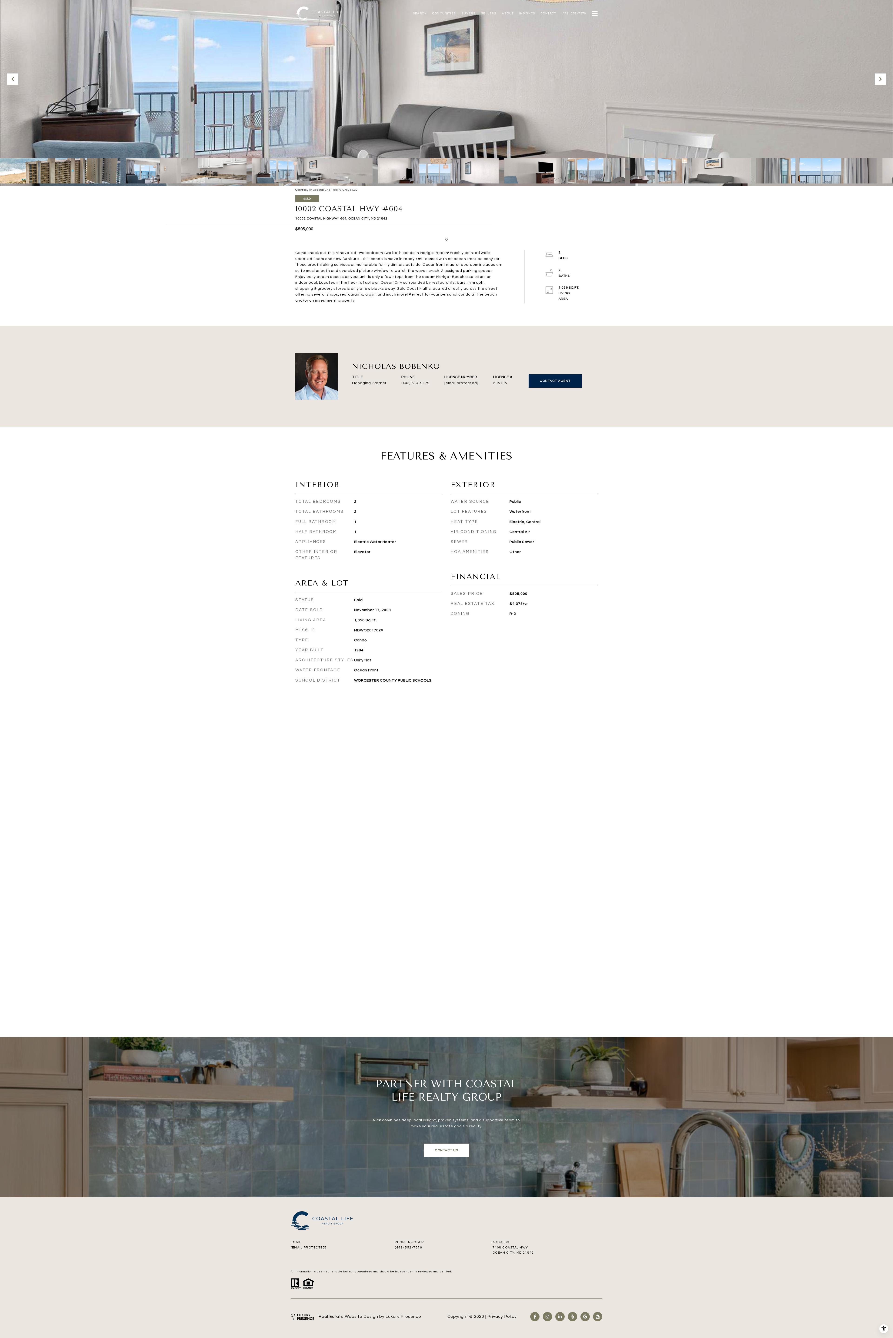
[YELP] (572, 1316)
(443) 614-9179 (415, 383)
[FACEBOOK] (535, 1316)
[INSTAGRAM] (547, 1316)
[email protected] (309, 1247)
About (508, 13)
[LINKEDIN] (560, 1316)
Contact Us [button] (446, 1150)
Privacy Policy (502, 1317)
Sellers (488, 13)
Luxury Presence (403, 1316)
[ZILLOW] (597, 1316)
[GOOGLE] (585, 1316)
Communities (444, 13)
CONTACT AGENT (555, 381)
